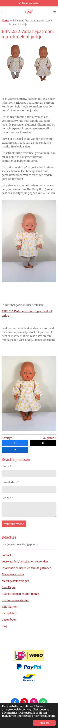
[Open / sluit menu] (3, 12)
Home (5, 20)
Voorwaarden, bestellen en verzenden (25, 561)
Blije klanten (9, 606)
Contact (6, 555)
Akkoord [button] (44, 722)
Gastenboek (9, 619)
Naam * (6, 466)
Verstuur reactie (14, 524)
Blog (4, 626)
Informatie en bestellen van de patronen (26, 568)
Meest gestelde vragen (15, 580)
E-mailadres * (10, 482)
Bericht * (7, 498)
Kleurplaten (9, 613)
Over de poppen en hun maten (20, 593)
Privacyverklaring (13, 574)
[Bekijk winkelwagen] (54, 12)
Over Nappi (8, 587)
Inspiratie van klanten (15, 600)
